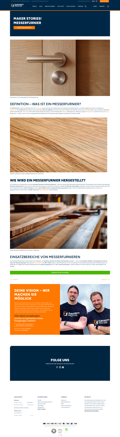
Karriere (102, 6)
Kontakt (39, 400)
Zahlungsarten (41, 407)
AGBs (62, 403)
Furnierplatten (38, 262)
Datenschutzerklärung (66, 405)
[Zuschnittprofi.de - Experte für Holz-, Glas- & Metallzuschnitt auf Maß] (17, 5)
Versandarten (41, 405)
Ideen (95, 6)
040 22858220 (24, 330)
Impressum (63, 400)
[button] (108, 6)
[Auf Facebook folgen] (57, 367)
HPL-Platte (60, 6)
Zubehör (80, 6)
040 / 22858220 (26, 328)
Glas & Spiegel (71, 6)
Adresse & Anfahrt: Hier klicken (21, 407)
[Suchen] (85, 6)
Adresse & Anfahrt (42, 403)
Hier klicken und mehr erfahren (92, 410)
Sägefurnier (13, 109)
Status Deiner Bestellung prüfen (45, 402)
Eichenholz (25, 111)
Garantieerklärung (65, 407)
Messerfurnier (90, 111)
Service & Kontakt (104, 1)
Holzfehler (15, 279)
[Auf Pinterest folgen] (63, 367)
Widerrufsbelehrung (65, 402)
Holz (40, 6)
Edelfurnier (106, 111)
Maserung (64, 111)
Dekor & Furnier (50, 6)
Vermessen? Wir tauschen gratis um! (40, 1)
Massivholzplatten (43, 189)
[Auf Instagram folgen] (60, 367)
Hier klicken (30, 402)
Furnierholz (39, 108)
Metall (35, 6)
